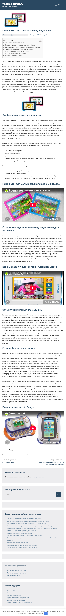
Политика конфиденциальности (17, 573)
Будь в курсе (11, 590)
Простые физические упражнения (18, 597)
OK (46, 613)
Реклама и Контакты (13, 575)
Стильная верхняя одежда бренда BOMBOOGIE (22, 530)
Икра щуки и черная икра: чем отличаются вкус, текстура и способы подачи (30, 526)
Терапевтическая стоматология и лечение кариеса (23, 547)
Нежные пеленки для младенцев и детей (20, 533)
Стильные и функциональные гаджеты (15, 35)
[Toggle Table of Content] (39, 40)
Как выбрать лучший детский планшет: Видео (19, 49)
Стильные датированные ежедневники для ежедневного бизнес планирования (32, 528)
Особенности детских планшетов (14, 43)
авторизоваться (39, 477)
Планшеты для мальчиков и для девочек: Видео (20, 45)
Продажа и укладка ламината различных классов (22, 545)
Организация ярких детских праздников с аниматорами (24, 535)
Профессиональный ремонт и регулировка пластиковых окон (26, 523)
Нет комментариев (57, 35)
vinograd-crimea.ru (12, 3)
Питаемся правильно (14, 595)
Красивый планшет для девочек (17, 53)
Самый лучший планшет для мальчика (18, 51)
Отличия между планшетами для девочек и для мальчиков (23, 47)
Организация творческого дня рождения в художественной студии (28, 521)
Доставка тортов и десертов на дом (18, 543)
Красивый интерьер (13, 593)
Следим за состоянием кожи (16, 600)
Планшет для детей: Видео (13, 55)
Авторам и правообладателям (16, 570)
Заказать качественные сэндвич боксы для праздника (24, 518)
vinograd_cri (45, 35)
